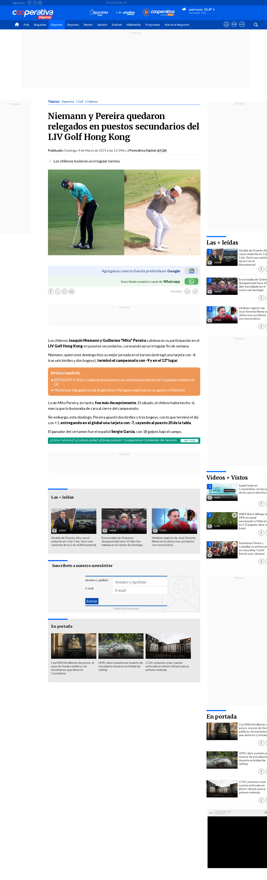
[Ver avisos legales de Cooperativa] (226, 28)
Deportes (57, 24)
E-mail (89, 588)
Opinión (102, 24)
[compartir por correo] (187, 291)
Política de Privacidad (126, 608)
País (26, 24)
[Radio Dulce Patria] (98, 12)
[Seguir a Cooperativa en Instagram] (40, 2)
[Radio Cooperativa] (158, 13)
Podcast (117, 24)
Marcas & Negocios (177, 24)
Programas (152, 24)
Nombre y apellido (96, 580)
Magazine (40, 24)
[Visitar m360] (234, 28)
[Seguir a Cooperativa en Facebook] (30, 2)
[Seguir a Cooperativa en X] (35, 2)
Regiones (73, 24)
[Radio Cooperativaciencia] (125, 12)
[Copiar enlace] (195, 291)
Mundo (88, 24)
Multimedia (134, 24)
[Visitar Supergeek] (242, 28)
